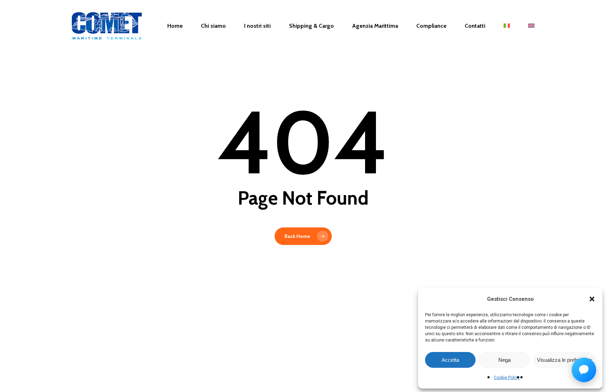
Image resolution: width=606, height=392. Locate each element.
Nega (504, 360)
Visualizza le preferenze (564, 360)
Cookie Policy (507, 377)
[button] (591, 299)
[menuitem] (507, 26)
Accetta (450, 360)
